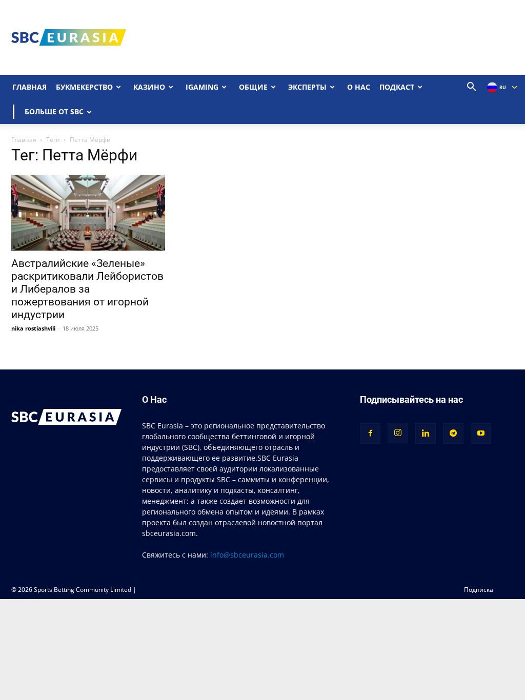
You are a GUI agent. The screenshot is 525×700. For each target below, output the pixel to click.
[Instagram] (398, 433)
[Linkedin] (425, 433)
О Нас (358, 87)
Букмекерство (84, 87)
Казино (149, 87)
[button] (471, 88)
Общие (253, 87)
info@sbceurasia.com (247, 555)
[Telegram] (453, 433)
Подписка (478, 589)
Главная (29, 87)
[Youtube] (481, 433)
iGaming (202, 87)
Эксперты (307, 87)
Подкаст (396, 87)
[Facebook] (370, 433)
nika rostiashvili (33, 328)
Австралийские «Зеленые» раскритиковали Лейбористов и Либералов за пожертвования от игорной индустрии (87, 289)
